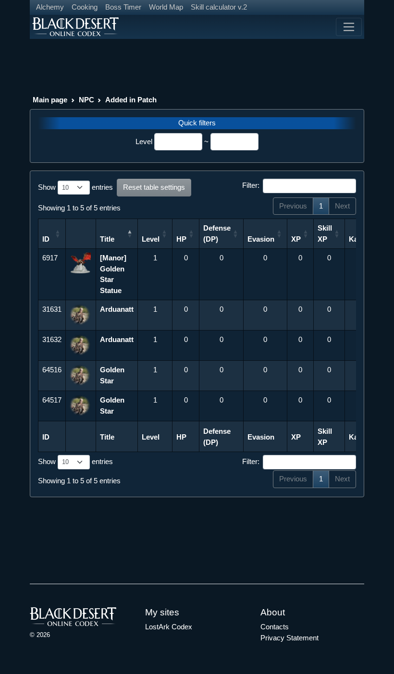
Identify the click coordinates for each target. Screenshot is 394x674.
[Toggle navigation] (349, 27)
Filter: (250, 185)
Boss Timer (123, 7)
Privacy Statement (289, 638)
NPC (86, 100)
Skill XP (325, 233)
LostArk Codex (168, 627)
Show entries (75, 187)
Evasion (260, 239)
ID (45, 239)
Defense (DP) (217, 233)
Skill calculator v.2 (219, 7)
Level (143, 141)
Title (107, 239)
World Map (166, 7)
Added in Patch (131, 100)
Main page (50, 100)
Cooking (85, 7)
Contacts (274, 627)
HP (181, 239)
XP (296, 239)
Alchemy (50, 7)
